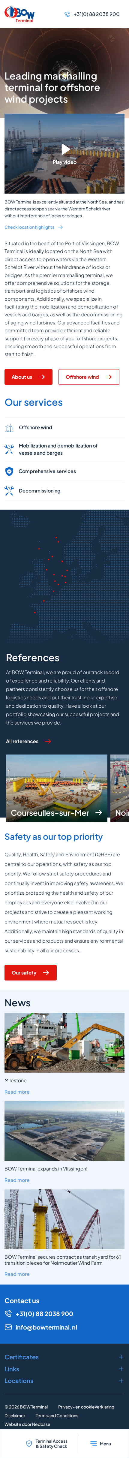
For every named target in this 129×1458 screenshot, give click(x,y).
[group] (56, 788)
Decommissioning (39, 490)
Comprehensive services (47, 471)
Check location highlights (29, 227)
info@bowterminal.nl (46, 1327)
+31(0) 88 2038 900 (97, 14)
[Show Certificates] (64, 1356)
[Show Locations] (64, 1380)
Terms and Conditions (57, 1415)
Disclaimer (14, 1415)
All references (22, 741)
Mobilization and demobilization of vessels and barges (58, 449)
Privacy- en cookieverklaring (86, 1406)
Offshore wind (82, 377)
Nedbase (41, 1424)
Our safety (24, 972)
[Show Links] (64, 1368)
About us (22, 377)
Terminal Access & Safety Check (52, 1443)
